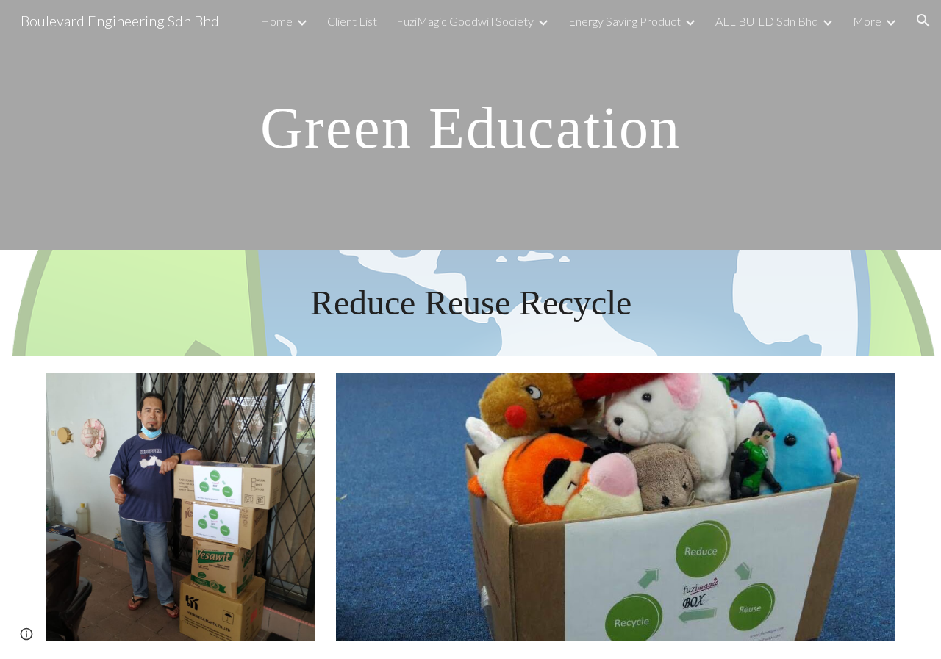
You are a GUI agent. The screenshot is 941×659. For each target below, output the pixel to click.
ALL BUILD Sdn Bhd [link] (766, 21)
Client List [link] (352, 21)
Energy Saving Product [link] (624, 21)
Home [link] (276, 21)
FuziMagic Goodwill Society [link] (465, 21)
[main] (470, 125)
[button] (923, 20)
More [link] (867, 21)
